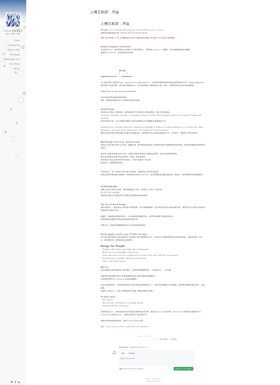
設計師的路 (164, 339)
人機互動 (174, 339)
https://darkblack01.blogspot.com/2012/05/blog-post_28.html (136, 30)
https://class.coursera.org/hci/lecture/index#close (128, 327)
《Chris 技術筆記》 (13, 31)
